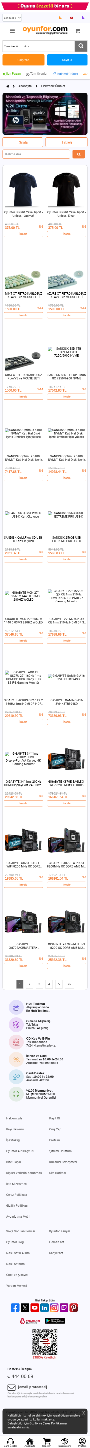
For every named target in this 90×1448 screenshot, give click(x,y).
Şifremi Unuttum (60, 1151)
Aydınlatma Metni (18, 1216)
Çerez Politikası (16, 1195)
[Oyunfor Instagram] (55, 1308)
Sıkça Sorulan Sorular (20, 1231)
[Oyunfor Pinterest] (74, 1308)
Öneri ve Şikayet (17, 1275)
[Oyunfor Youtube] (35, 1308)
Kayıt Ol (54, 1118)
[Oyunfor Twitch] (65, 1308)
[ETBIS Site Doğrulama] (45, 1358)
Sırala (23, 142)
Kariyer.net (56, 1253)
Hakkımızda (14, 1118)
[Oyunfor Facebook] (16, 1308)
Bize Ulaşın (13, 1162)
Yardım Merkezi (16, 1286)
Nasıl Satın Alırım (18, 1253)
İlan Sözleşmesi (16, 1184)
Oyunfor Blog (15, 1242)
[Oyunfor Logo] (45, 30)
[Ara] (81, 46)
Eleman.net (56, 1242)
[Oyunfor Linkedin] (45, 1308)
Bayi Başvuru (15, 1129)
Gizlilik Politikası (17, 1205)
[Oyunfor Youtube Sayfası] (72, 17)
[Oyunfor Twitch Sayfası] (84, 17)
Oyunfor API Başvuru (20, 1151)
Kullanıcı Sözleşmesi (63, 1162)
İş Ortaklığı (13, 1140)
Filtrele (67, 142)
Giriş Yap (55, 1129)
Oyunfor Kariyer (59, 1231)
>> (69, 984)
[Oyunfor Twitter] (25, 1308)
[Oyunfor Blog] (60, 17)
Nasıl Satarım (15, 1264)
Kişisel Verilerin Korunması (24, 1173)
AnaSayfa (25, 86)
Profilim (54, 1140)
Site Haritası (57, 1173)
